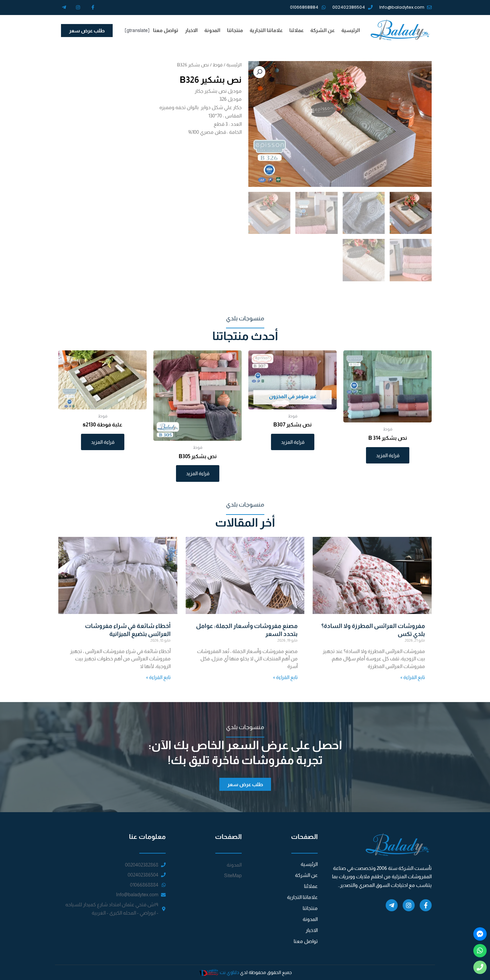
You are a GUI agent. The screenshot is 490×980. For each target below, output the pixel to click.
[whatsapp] (480, 950)
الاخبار (191, 30)
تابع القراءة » (412, 677)
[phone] (480, 967)
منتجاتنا (235, 30)
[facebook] (480, 934)
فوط (218, 64)
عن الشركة (322, 30)
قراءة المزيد (387, 455)
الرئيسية (350, 30)
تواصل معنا (165, 30)
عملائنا (296, 30)
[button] (259, 72)
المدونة (212, 30)
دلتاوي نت (229, 972)
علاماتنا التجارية (266, 30)
